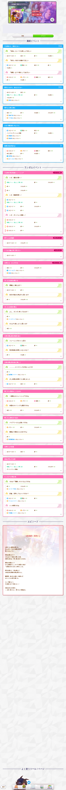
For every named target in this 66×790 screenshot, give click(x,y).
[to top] (62, 786)
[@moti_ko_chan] (28, 782)
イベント (43, 35)
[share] (52, 20)
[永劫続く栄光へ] (16, 4)
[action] (61, 81)
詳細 (23, 35)
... (10, 4)
